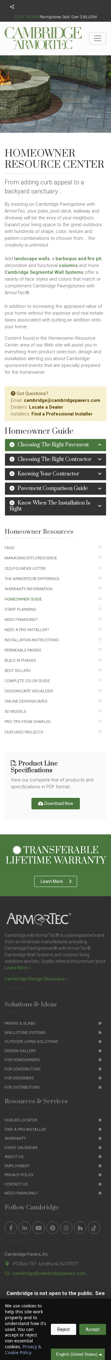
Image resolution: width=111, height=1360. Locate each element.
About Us (14, 1156)
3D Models (15, 711)
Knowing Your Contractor (48, 474)
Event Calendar (21, 1147)
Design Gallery (20, 1050)
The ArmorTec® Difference (32, 578)
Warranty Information (28, 589)
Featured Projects (24, 732)
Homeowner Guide (23, 599)
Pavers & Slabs (20, 1023)
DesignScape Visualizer (29, 691)
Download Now (58, 803)
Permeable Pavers (23, 650)
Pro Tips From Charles (28, 721)
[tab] (55, 445)
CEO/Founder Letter (25, 568)
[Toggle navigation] (97, 38)
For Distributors (22, 1087)
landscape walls (32, 258)
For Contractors (23, 1069)
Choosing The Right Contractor (55, 459)
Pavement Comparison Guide (53, 488)
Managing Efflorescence (31, 558)
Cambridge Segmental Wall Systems (44, 272)
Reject (63, 1329)
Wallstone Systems (25, 1032)
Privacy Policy (19, 1175)
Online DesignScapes (26, 701)
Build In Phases (20, 660)
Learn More (52, 881)
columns (68, 265)
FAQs (9, 547)
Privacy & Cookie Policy (23, 1349)
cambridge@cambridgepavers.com (62, 400)
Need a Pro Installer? (27, 629)
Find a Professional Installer (61, 414)
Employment (17, 1166)
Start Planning (20, 609)
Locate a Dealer (46, 407)
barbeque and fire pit (78, 258)
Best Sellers (18, 670)
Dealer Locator (21, 1120)
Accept (93, 1329)
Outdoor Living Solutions (31, 1041)
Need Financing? (21, 619)
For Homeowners (22, 1059)
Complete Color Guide (27, 680)
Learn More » (18, 967)
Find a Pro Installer (25, 1129)
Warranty (15, 1138)
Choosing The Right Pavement (53, 444)
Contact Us (16, 1184)
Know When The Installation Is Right (50, 506)
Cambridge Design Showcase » (36, 978)
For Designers (19, 1078)
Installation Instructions (32, 640)
